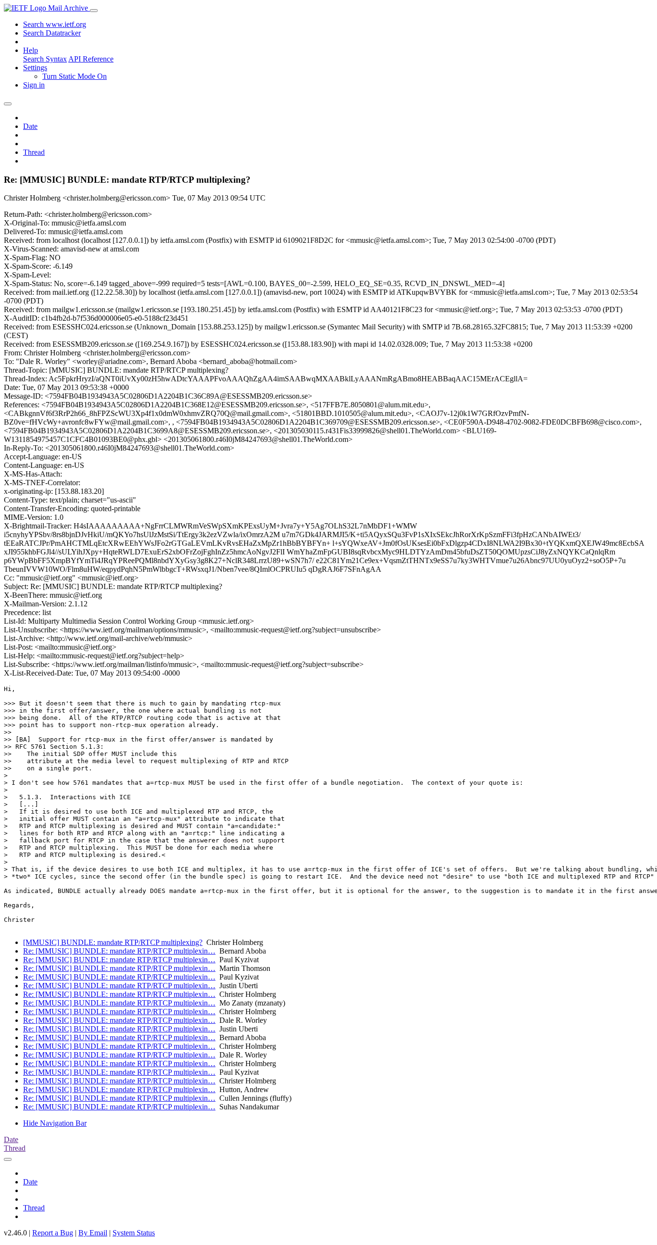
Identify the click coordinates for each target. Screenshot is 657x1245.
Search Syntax (45, 59)
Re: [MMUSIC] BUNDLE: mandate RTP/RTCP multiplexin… (119, 951)
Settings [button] (35, 67)
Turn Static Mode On (74, 76)
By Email (92, 1233)
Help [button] (30, 50)
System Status (134, 1233)
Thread (34, 152)
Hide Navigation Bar (55, 1123)
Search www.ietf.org (54, 24)
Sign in (34, 85)
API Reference (91, 59)
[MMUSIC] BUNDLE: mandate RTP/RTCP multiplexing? (112, 942)
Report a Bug (52, 1233)
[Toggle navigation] (94, 10)
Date (30, 126)
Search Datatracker (52, 33)
